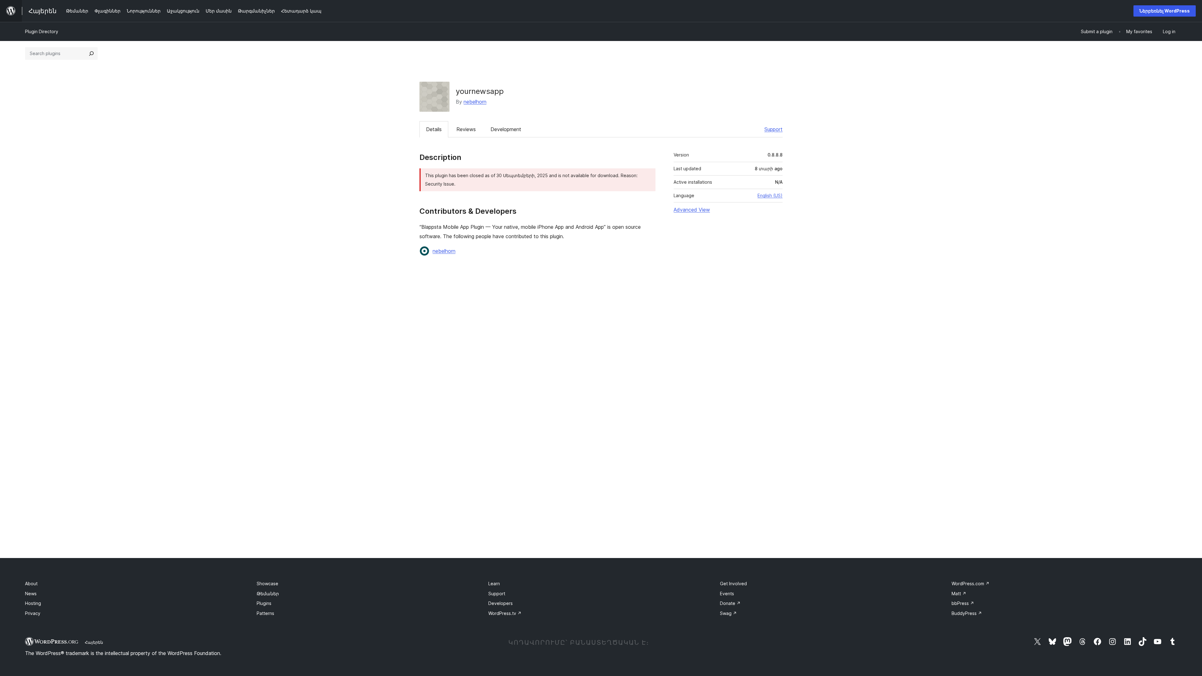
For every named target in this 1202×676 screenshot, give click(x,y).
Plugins (264, 603)
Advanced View (692, 210)
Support (773, 129)
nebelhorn (475, 102)
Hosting (33, 603)
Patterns (265, 613)
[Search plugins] (91, 53)
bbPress (963, 603)
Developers (500, 603)
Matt (959, 593)
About (31, 583)
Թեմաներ (268, 593)
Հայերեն (94, 642)
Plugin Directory (41, 31)
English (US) (770, 195)
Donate (730, 603)
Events (727, 593)
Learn (494, 583)
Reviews (466, 129)
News (31, 593)
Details (434, 129)
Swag (728, 613)
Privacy (32, 613)
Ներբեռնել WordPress (1164, 10)
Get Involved (733, 583)
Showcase (267, 583)
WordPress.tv (504, 613)
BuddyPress (967, 613)
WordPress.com (970, 583)
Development (506, 129)
